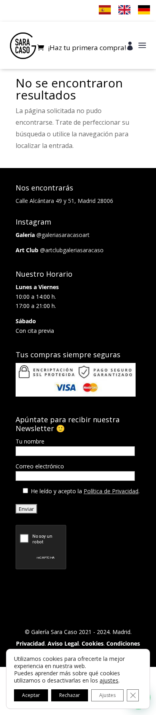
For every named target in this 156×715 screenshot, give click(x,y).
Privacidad (30, 643)
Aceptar (31, 695)
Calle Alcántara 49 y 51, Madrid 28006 (64, 201)
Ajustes (107, 695)
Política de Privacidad (111, 491)
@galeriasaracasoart (63, 235)
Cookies (93, 643)
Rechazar (69, 695)
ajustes (109, 680)
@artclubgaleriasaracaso (72, 250)
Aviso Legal (63, 643)
